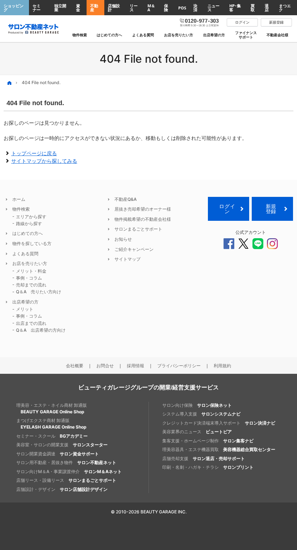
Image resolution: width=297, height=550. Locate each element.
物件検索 (21, 209)
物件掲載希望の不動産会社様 (142, 219)
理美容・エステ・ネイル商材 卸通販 (51, 408)
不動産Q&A (125, 199)
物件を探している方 (31, 243)
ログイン (227, 208)
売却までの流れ (31, 285)
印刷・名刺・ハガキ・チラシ (208, 467)
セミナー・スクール (52, 436)
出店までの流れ (31, 323)
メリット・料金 (31, 271)
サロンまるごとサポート (138, 229)
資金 (78, 7)
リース (134, 7)
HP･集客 (235, 7)
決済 (195, 7)
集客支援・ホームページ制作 (208, 440)
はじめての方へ (27, 233)
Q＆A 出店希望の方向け (41, 330)
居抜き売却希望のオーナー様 (142, 209)
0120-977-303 (199, 22)
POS (182, 8)
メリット (24, 309)
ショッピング (14, 7)
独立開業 (60, 7)
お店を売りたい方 (29, 263)
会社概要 (74, 365)
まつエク (285, 7)
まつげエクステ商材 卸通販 (51, 424)
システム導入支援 (201, 414)
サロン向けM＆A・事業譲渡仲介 (69, 471)
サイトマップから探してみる (44, 161)
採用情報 (135, 365)
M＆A (151, 7)
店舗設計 (114, 7)
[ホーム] (9, 82)
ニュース (213, 7)
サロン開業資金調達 (57, 453)
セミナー (37, 7)
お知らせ (123, 239)
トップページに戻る (34, 153)
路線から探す (29, 223)
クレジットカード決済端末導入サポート (218, 423)
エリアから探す (31, 216)
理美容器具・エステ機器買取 (218, 449)
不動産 (94, 7)
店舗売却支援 (203, 458)
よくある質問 (25, 253)
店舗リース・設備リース (66, 480)
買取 (253, 7)
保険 (166, 7)
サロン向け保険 (197, 405)
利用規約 (222, 365)
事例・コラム (29, 278)
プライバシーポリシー (179, 365)
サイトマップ (127, 259)
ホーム (18, 199)
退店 (267, 7)
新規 (271, 208)
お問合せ (105, 365)
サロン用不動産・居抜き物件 (66, 462)
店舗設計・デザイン (62, 489)
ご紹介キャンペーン (134, 249)
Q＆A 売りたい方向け (38, 291)
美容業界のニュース (197, 431)
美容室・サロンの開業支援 (62, 444)
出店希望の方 (25, 302)
